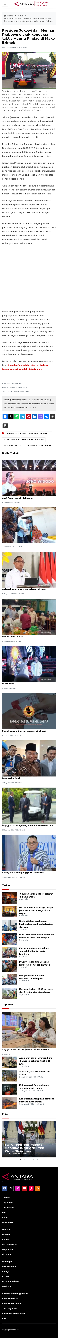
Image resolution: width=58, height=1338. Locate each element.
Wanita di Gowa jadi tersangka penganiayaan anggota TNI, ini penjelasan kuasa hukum (28, 1048)
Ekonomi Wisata (10, 1281)
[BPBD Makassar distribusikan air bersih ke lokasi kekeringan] (9, 938)
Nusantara (7, 1222)
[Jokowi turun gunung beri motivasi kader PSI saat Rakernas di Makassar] (29, 478)
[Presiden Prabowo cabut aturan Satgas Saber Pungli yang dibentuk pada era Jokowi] (29, 711)
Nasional (6, 1286)
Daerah (6, 1229)
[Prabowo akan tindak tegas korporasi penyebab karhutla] (9, 966)
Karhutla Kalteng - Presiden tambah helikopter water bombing (34, 951)
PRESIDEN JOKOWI (16, 434)
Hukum (6, 1234)
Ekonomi (6, 1254)
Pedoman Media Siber (14, 1313)
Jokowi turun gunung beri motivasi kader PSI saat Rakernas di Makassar (27, 496)
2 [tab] (24, 1159)
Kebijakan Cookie (11, 1303)
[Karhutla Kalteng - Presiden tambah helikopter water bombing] (9, 952)
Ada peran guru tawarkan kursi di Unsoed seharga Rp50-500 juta (35, 1061)
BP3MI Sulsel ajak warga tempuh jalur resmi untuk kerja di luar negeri (36, 910)
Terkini (6, 885)
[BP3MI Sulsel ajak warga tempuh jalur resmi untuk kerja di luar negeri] (9, 911)
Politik (20, 15)
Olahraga (7, 1261)
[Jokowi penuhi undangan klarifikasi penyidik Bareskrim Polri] (29, 758)
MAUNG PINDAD (11, 440)
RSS (4, 1318)
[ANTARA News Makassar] (31, 4)
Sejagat (6, 1271)
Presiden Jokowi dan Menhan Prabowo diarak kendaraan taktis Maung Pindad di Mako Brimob (28, 20)
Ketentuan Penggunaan (15, 1293)
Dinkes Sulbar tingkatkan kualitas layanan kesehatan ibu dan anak (36, 924)
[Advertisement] (29, 277)
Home (10, 15)
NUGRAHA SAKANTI (13, 446)
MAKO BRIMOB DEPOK (33, 440)
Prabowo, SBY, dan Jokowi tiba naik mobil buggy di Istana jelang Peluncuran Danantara (27, 824)
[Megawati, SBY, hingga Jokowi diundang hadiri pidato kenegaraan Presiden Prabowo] (29, 569)
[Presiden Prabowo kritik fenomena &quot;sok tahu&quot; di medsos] (29, 663)
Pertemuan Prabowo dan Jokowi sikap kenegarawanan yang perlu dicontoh (24, 871)
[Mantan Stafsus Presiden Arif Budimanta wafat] (29, 525)
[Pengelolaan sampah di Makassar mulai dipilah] (9, 979)
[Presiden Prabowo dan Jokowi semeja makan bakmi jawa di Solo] (29, 616)
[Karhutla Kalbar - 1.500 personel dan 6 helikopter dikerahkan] (9, 993)
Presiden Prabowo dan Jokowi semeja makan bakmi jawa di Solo (28, 635)
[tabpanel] (29, 1139)
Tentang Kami (9, 1308)
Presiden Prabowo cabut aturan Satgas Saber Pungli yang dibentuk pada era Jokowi (28, 729)
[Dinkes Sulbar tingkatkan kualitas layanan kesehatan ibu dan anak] (9, 925)
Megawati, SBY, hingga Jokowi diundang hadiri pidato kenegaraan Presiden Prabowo (28, 588)
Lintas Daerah (9, 1244)
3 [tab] (29, 1159)
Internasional (9, 1266)
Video (5, 1217)
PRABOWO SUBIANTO (39, 434)
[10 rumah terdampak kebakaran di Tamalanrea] (9, 898)
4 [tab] (33, 1159)
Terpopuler (8, 1207)
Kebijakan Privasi (11, 1298)
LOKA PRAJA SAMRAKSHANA (39, 446)
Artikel (5, 1276)
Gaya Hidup (8, 1249)
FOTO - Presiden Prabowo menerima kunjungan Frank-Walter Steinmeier (25, 1148)
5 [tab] (37, 1159)
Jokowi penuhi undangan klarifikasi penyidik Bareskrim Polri (27, 776)
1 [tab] (20, 1159)
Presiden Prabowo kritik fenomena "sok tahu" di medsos (28, 682)
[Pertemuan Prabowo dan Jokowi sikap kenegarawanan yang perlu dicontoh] (29, 852)
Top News (8, 1004)
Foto (5, 1114)
